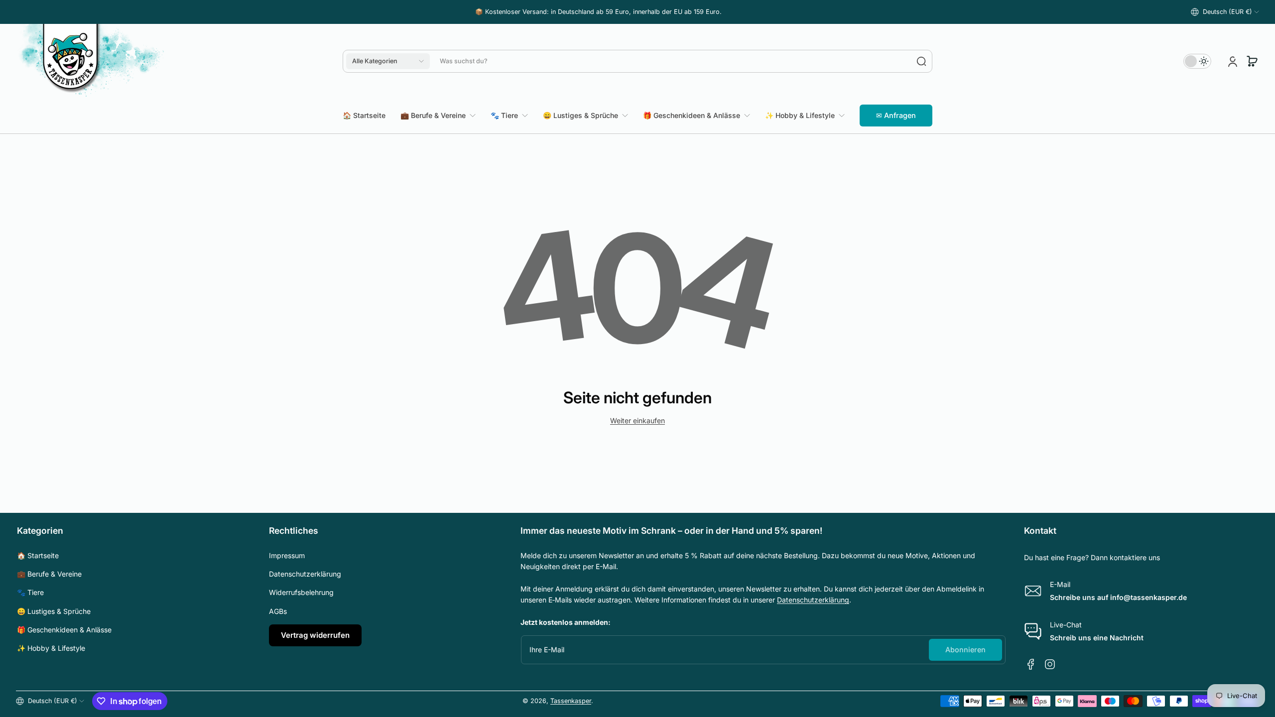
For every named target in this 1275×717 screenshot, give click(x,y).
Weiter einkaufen (637, 420)
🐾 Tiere (30, 592)
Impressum (287, 555)
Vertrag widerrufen (315, 635)
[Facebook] (1031, 664)
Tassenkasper (570, 701)
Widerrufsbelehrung (301, 592)
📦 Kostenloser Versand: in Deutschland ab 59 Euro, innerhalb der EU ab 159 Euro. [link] (598, 11)
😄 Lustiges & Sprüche (54, 611)
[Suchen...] (921, 61)
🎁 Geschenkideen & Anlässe (64, 629)
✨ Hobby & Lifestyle (51, 648)
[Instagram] (1050, 664)
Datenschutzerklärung (305, 574)
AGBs (278, 611)
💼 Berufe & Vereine (49, 574)
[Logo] (90, 61)
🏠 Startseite (38, 555)
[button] (1225, 12)
